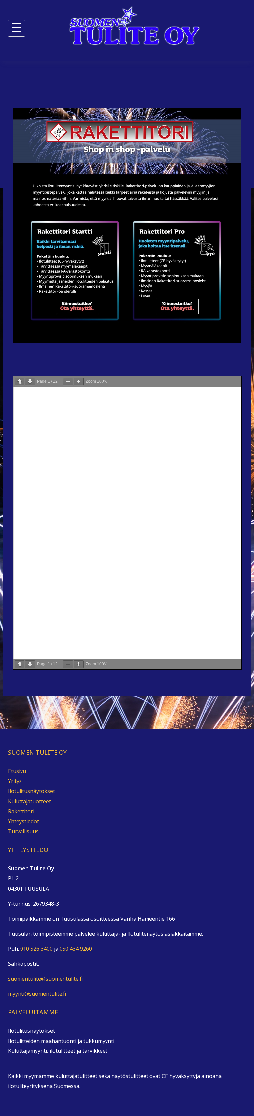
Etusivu (17, 771)
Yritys (15, 781)
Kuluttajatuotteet (29, 801)
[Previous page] (19, 381)
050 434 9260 (76, 948)
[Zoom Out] (68, 381)
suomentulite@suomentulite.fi (45, 978)
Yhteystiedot (23, 821)
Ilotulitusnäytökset (31, 791)
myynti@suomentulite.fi (37, 993)
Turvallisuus (23, 831)
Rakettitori (21, 811)
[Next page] (30, 381)
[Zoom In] (79, 381)
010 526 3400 (36, 948)
